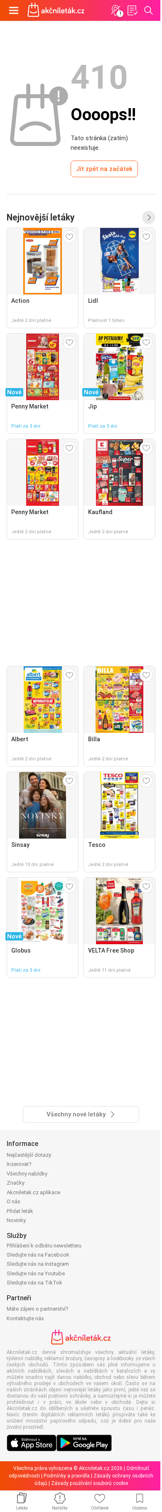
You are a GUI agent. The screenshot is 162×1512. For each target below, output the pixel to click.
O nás (13, 1201)
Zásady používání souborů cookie (89, 1483)
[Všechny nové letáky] (148, 217)
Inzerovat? (19, 1164)
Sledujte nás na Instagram (38, 1264)
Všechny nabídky (27, 1174)
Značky (16, 1183)
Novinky (16, 1220)
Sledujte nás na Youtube (36, 1273)
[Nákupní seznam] (132, 10)
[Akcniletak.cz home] (56, 10)
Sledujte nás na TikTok (34, 1282)
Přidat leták (20, 1211)
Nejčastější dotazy (29, 1155)
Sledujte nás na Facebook (38, 1255)
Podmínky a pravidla (67, 1476)
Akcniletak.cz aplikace (33, 1192)
